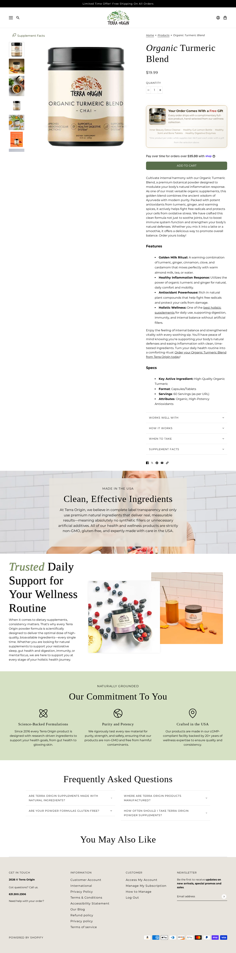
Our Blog (77, 909)
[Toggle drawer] (11, 17)
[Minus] (148, 90)
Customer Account (85, 880)
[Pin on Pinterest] (157, 462)
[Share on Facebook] (147, 462)
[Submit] (223, 896)
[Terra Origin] (118, 17)
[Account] (218, 18)
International (81, 886)
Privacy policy (81, 921)
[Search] (18, 18)
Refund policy (81, 915)
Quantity (153, 82)
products (163, 35)
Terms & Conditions (86, 897)
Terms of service (83, 927)
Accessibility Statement (90, 903)
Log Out (132, 897)
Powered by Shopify (26, 937)
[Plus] (160, 90)
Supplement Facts (31, 35)
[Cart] (225, 18)
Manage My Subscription (146, 886)
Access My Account (141, 880)
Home (150, 35)
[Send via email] (162, 462)
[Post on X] (152, 462)
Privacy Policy (81, 891)
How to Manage (139, 891)
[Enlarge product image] (85, 97)
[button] (167, 462)
